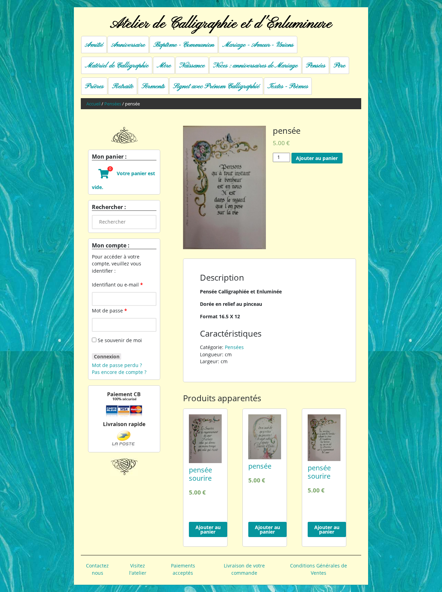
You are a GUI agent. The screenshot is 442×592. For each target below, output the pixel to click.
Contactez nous (97, 569)
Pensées (315, 65)
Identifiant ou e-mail (117, 284)
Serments (153, 86)
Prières (94, 86)
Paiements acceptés (183, 569)
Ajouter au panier (317, 158)
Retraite (122, 86)
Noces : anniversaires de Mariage (255, 65)
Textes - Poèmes (288, 86)
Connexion (106, 356)
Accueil (93, 104)
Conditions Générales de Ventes (318, 569)
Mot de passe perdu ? (117, 365)
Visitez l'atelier (137, 569)
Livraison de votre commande (244, 569)
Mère (164, 65)
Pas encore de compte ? (119, 372)
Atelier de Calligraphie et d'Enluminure (221, 24)
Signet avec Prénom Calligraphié (216, 86)
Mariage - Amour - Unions (258, 44)
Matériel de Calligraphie (116, 65)
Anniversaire (128, 44)
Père (339, 65)
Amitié (94, 44)
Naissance (192, 65)
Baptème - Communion (183, 44)
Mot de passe (109, 310)
